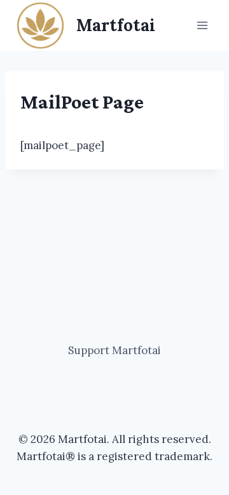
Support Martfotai (114, 350)
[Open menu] (202, 25)
